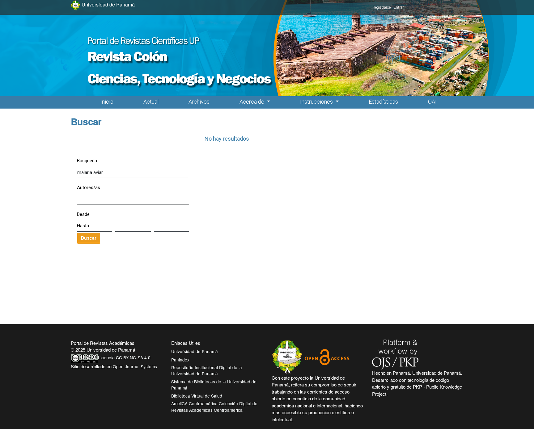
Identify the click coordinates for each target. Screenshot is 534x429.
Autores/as (88, 187)
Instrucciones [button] (317, 101)
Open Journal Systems (135, 366)
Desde (83, 214)
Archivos (199, 101)
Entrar (399, 7)
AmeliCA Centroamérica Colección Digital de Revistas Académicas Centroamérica (214, 406)
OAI (432, 101)
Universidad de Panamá (194, 351)
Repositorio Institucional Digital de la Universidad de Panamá (206, 370)
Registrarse (382, 7)
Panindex (180, 360)
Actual (151, 101)
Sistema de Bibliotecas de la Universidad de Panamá (213, 384)
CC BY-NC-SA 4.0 (133, 357)
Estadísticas (383, 101)
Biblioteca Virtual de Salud (196, 396)
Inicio (106, 101)
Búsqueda (87, 160)
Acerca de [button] (252, 101)
